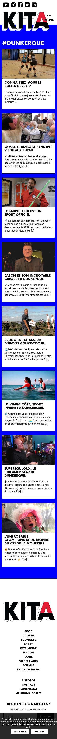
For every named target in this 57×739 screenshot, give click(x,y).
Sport (28, 644)
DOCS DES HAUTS (28, 669)
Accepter (20, 731)
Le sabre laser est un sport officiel (23, 213)
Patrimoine (28, 648)
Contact (28, 684)
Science (28, 665)
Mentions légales (28, 693)
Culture (28, 635)
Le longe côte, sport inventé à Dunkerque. (24, 406)
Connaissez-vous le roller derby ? (22, 84)
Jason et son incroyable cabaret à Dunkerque (27, 277)
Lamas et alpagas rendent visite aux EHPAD (28, 148)
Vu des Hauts (28, 661)
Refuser (39, 731)
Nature (28, 652)
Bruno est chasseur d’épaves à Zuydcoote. (24, 341)
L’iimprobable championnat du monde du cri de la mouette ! (26, 540)
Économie (28, 640)
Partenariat (28, 689)
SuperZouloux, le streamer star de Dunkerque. (20, 472)
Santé (28, 657)
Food (28, 631)
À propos (28, 680)
